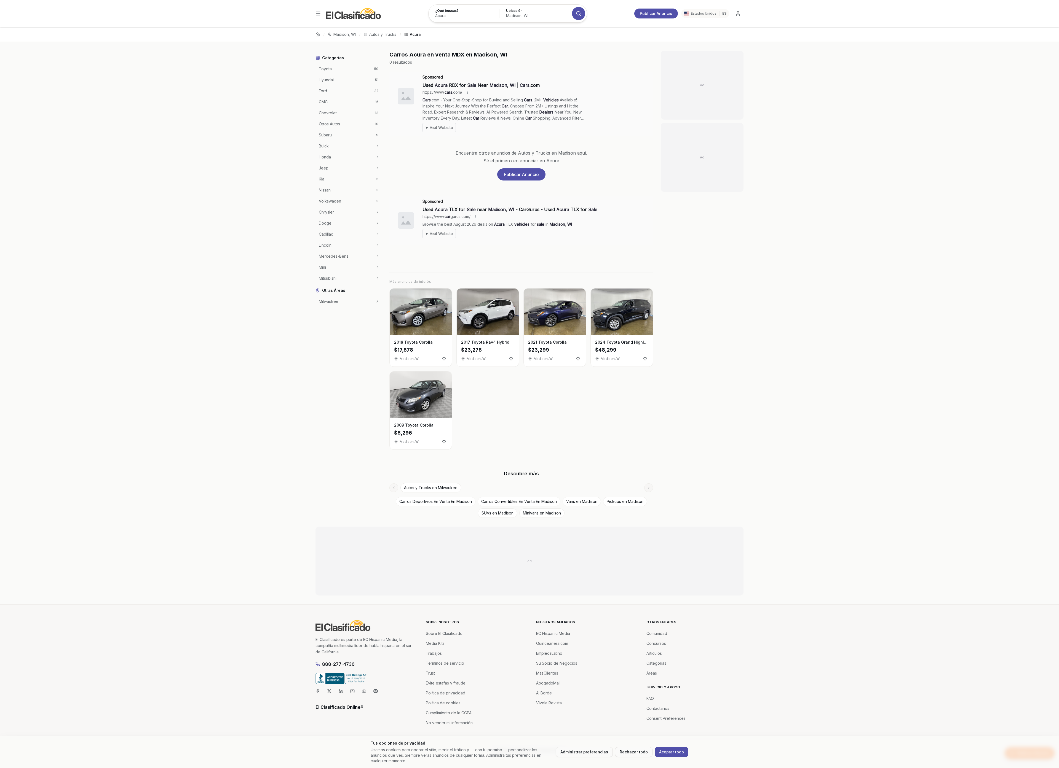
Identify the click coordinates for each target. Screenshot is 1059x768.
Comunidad (656, 633)
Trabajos (434, 653)
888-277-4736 (338, 664)
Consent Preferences (666, 718)
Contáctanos (657, 708)
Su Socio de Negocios (556, 663)
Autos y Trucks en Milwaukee (431, 487)
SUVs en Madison (498, 513)
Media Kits (435, 643)
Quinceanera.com (552, 643)
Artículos (654, 653)
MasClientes (547, 673)
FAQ (650, 698)
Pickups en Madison (625, 501)
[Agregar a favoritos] (444, 358)
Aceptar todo (671, 752)
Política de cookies (443, 702)
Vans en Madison (581, 501)
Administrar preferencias (584, 752)
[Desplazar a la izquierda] (393, 487)
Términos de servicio (445, 663)
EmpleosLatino (549, 653)
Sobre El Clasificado (444, 633)
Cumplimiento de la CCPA (449, 712)
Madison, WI (344, 34)
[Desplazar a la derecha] (648, 487)
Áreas (651, 673)
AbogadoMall (548, 683)
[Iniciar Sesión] (738, 13)
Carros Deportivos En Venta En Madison (435, 501)
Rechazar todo (634, 752)
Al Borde (544, 693)
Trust (430, 673)
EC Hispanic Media (553, 633)
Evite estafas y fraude (446, 683)
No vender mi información (449, 722)
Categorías (656, 663)
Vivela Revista (549, 702)
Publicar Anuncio (656, 13)
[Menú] (318, 13)
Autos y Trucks (382, 34)
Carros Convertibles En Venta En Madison (519, 501)
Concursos (656, 643)
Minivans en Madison (542, 513)
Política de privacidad (445, 693)
